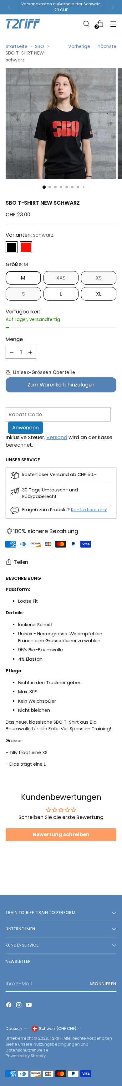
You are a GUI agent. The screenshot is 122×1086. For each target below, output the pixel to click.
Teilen (21, 562)
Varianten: (29, 235)
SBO (39, 46)
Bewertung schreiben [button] (61, 834)
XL (98, 293)
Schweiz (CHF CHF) (57, 1028)
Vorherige (79, 46)
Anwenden (25, 427)
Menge (14, 339)
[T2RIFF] (27, 24)
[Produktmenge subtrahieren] (11, 352)
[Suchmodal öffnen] (86, 23)
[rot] (26, 247)
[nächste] (112, 7)
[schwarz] (12, 247)
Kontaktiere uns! (89, 509)
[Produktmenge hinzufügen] (30, 352)
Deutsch (14, 1028)
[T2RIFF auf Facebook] (9, 1006)
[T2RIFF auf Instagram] (19, 1006)
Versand (56, 437)
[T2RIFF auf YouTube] (29, 1006)
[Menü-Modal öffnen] (113, 23)
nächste (107, 46)
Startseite (17, 46)
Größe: (17, 264)
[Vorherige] (9, 7)
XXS (60, 277)
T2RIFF (56, 1038)
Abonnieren (102, 983)
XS (99, 277)
